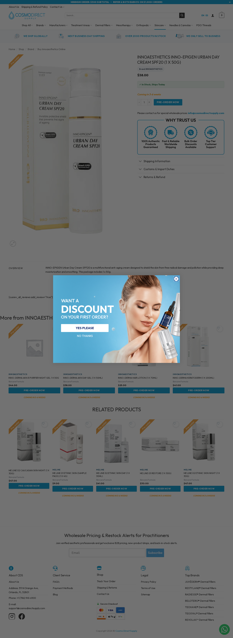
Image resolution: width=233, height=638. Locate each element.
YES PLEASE (85, 328)
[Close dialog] (176, 279)
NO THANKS (85, 336)
